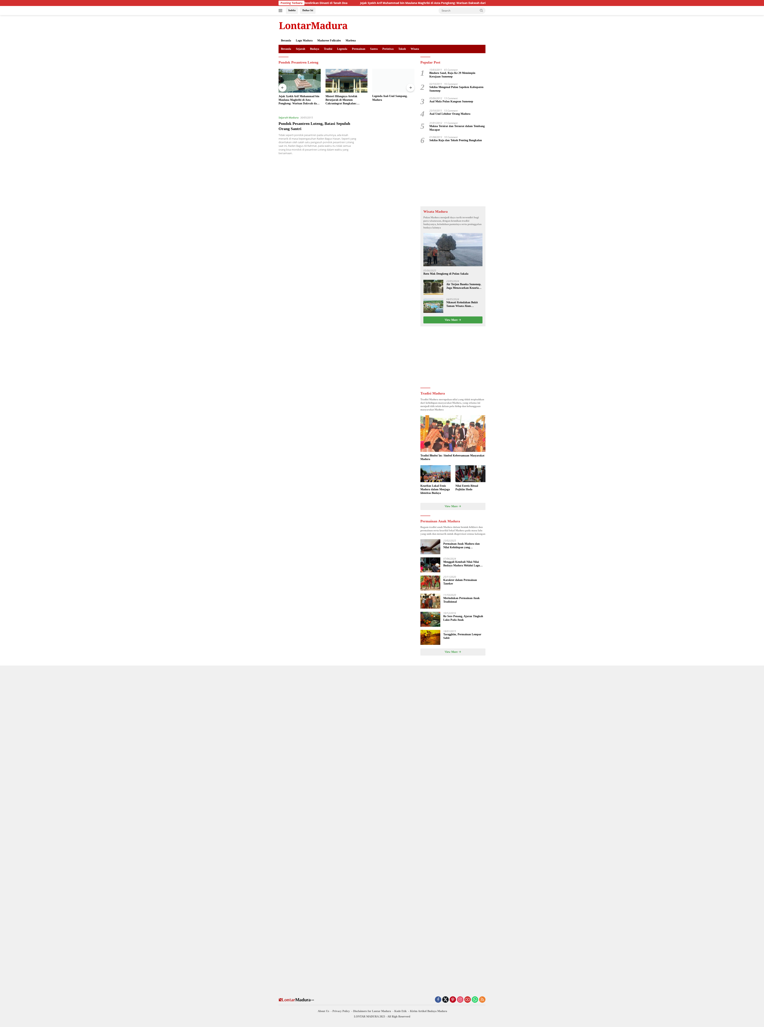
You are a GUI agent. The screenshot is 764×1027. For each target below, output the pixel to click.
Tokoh (402, 48)
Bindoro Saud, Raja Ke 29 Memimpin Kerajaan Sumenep (452, 74)
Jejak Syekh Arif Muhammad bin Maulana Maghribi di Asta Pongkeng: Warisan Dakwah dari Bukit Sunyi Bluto (372, 3)
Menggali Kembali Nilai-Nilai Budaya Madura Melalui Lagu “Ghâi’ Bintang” (461, 563)
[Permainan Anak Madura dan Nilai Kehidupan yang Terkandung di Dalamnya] (430, 546)
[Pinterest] (453, 999)
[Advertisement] (452, 175)
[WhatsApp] (475, 999)
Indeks (292, 10)
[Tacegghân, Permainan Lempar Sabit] (430, 637)
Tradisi (328, 48)
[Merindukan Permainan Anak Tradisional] (430, 601)
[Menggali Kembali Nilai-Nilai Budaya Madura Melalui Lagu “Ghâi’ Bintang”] (430, 564)
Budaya (314, 48)
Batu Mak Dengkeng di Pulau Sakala (445, 273)
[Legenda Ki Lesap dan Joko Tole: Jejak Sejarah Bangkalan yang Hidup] (393, 81)
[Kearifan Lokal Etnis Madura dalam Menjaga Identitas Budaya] (435, 473)
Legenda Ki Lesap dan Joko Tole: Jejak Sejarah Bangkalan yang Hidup (392, 100)
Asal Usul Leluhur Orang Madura (449, 113)
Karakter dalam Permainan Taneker (460, 582)
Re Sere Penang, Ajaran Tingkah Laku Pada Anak (463, 618)
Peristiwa (388, 48)
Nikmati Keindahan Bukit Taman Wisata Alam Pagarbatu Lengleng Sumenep (462, 304)
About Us (323, 1011)
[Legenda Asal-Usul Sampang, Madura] (346, 81)
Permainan (358, 48)
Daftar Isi (307, 10)
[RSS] (482, 999)
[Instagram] (460, 999)
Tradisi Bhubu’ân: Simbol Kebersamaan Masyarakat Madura (452, 457)
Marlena (351, 40)
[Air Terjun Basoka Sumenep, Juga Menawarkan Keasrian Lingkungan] (433, 287)
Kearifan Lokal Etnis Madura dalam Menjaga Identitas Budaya (435, 489)
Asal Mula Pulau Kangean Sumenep (451, 101)
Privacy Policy (341, 1011)
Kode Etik (400, 1011)
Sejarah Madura (289, 117)
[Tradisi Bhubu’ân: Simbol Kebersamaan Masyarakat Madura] (452, 433)
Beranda (286, 40)
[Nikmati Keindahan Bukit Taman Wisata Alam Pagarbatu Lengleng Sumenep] (433, 305)
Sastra (374, 48)
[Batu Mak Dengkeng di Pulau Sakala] (452, 249)
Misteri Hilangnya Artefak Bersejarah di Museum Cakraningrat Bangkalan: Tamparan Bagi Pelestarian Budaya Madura (295, 100)
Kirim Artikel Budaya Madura (428, 1011)
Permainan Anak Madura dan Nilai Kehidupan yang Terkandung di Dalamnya (461, 545)
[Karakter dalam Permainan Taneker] (430, 583)
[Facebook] (438, 999)
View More (451, 319)
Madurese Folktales (329, 40)
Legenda (342, 48)
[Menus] (281, 10)
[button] (481, 10)
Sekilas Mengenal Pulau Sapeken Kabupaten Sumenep (456, 89)
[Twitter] (445, 999)
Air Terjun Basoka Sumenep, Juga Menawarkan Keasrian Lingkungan (463, 286)
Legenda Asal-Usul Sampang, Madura (343, 98)
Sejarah (300, 48)
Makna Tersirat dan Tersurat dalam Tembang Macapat (457, 128)
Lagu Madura (304, 40)
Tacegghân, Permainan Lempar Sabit (462, 636)
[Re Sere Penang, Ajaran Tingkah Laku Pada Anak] (430, 619)
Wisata (415, 48)
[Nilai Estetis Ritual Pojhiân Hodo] (470, 473)
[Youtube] (467, 999)
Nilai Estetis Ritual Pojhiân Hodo (466, 487)
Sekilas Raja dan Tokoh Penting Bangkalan (455, 140)
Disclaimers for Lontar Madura (372, 1011)
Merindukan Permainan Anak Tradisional (461, 600)
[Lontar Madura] (313, 25)
